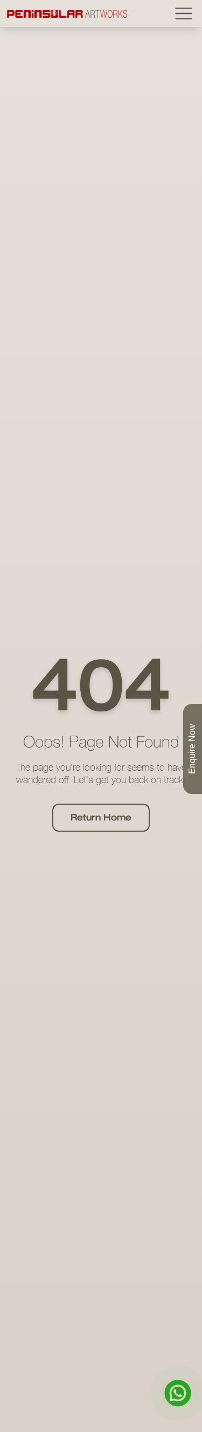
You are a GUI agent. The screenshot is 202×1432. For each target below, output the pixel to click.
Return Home (101, 817)
